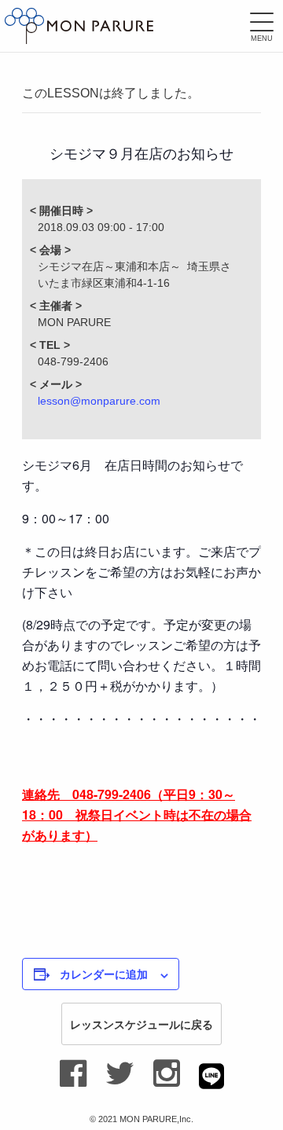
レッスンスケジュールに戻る (141, 1024)
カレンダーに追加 (104, 973)
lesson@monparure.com (99, 400)
